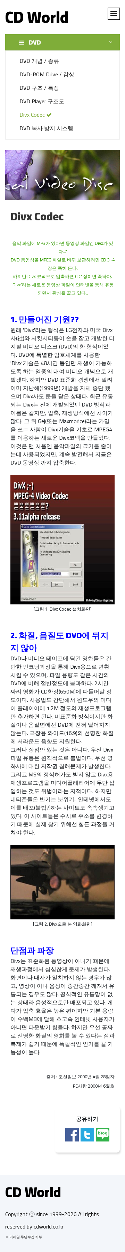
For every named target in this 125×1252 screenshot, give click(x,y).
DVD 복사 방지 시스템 (46, 128)
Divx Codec (32, 114)
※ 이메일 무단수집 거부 (23, 1237)
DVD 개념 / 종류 (39, 61)
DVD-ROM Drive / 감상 (46, 74)
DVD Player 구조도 (41, 101)
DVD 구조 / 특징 (39, 88)
